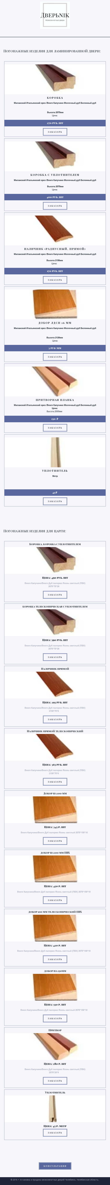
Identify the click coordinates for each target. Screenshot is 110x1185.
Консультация (55, 1166)
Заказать (55, 131)
